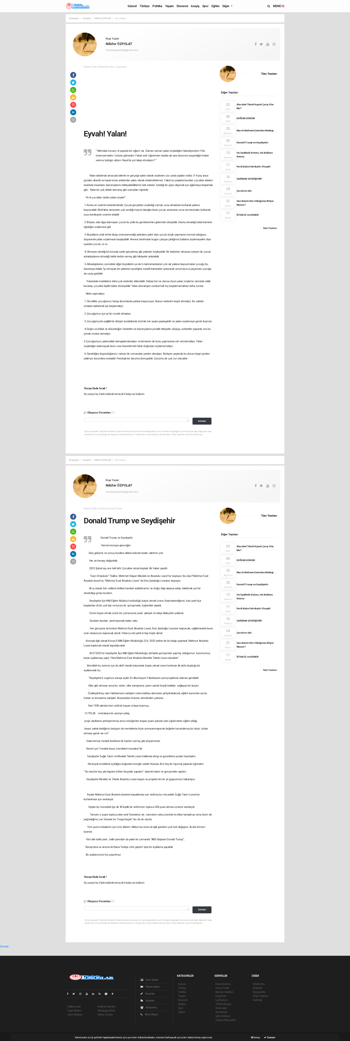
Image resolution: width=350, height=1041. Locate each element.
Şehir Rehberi (222, 1016)
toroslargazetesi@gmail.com (122, 50)
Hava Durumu (223, 984)
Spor (205, 6)
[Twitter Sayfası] (75, 993)
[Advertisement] (193, 97)
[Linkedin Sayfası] (94, 993)
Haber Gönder (105, 1014)
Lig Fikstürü (221, 1000)
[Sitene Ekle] (114, 993)
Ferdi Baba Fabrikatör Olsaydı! (254, 166)
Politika (157, 6)
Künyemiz (151, 1007)
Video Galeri (152, 986)
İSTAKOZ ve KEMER (248, 214)
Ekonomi (182, 6)
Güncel (132, 6)
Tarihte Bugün (223, 1004)
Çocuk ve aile (244, 190)
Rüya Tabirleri (260, 996)
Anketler (257, 988)
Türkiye (144, 6)
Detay (256, 1037)
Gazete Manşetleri (225, 1020)
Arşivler (150, 1000)
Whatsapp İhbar (106, 1010)
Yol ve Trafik (222, 988)
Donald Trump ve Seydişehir (253, 142)
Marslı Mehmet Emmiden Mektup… (256, 130)
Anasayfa (74, 18)
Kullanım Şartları (107, 1006)
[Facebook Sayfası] (69, 993)
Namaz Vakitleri (224, 992)
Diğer (226, 6)
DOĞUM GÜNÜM (246, 118)
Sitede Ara (259, 984)
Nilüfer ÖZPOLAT (102, 18)
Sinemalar (221, 1008)
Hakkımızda (74, 1006)
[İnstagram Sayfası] (81, 993)
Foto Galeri (152, 979)
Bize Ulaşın (151, 1014)
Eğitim (215, 6)
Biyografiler (259, 992)
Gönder (202, 421)
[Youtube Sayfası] (88, 993)
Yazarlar (87, 18)
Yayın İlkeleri (74, 1010)
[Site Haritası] (107, 993)
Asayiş (195, 6)
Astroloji (257, 1000)
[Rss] (101, 993)
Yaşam (169, 6)
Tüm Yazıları (269, 73)
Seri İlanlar (221, 1012)
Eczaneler (221, 996)
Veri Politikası (74, 1014)
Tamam (270, 1037)
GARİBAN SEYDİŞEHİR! (249, 178)
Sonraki (4, 946)
